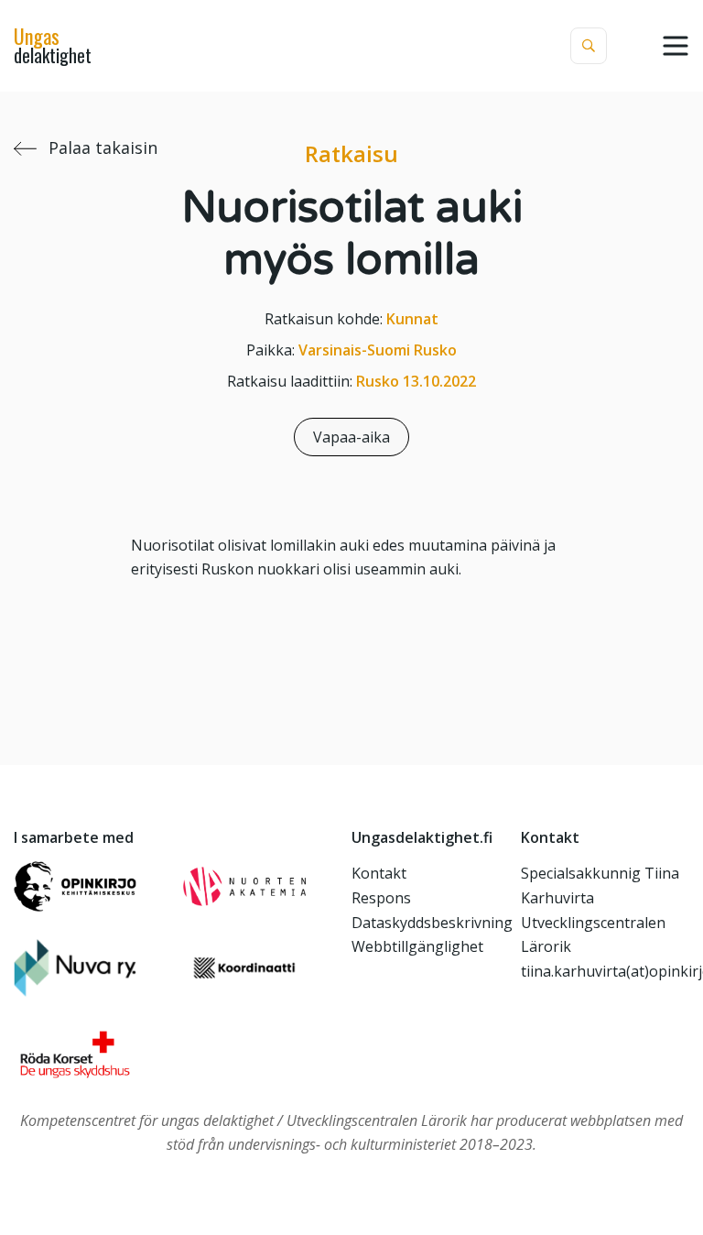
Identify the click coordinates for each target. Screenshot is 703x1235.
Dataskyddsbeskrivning (432, 923)
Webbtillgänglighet (417, 946)
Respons (381, 898)
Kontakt (379, 873)
